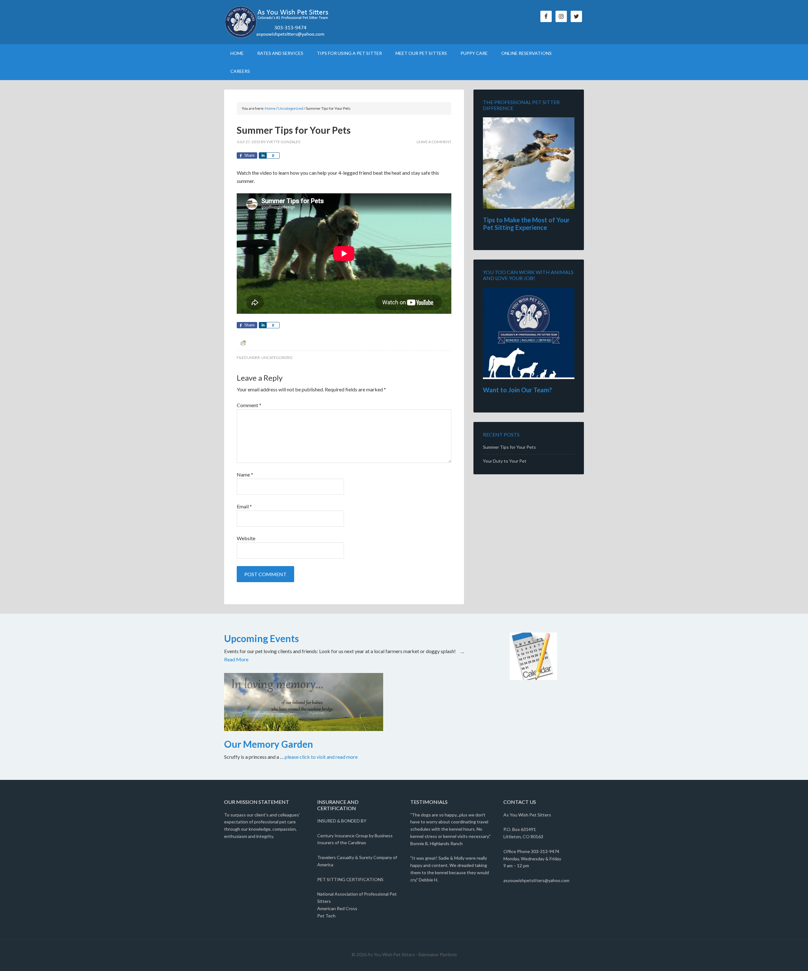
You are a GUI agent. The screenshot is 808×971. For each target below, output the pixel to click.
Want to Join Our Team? (517, 390)
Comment (249, 405)
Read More (236, 659)
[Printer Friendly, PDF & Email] (243, 342)
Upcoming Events (261, 638)
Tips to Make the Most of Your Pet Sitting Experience (526, 223)
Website (246, 538)
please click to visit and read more (321, 757)
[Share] (262, 155)
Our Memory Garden (268, 744)
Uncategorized (276, 357)
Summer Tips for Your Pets (509, 447)
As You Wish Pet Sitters (277, 22)
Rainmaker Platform (437, 954)
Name (245, 474)
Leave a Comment (434, 141)
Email (244, 506)
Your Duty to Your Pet (504, 461)
